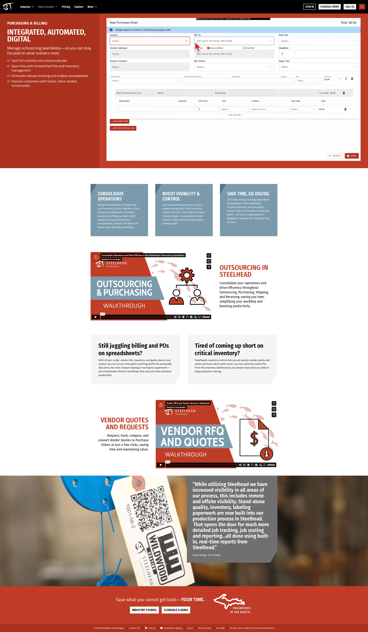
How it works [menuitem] (46, 6)
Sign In (309, 6)
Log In (190, 628)
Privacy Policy (204, 628)
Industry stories (144, 610)
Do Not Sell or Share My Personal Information (252, 628)
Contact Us (134, 628)
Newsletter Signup (173, 628)
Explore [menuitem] (78, 6)
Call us (349, 6)
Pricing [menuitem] (66, 6)
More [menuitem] (90, 6)
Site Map (220, 628)
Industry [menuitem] (25, 6)
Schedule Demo (329, 6)
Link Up (151, 628)
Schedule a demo (176, 610)
